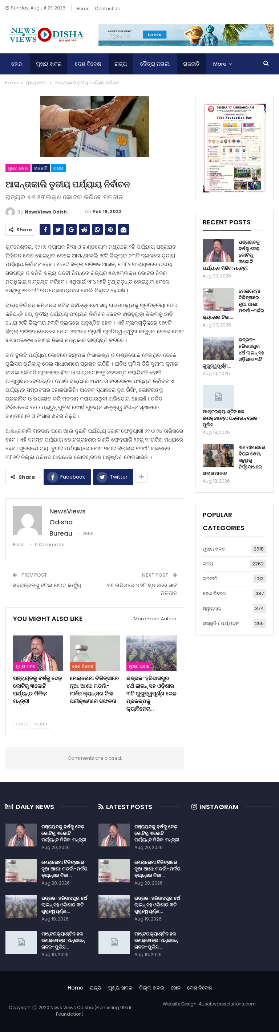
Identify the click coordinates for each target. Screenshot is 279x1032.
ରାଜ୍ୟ (120, 64)
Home (82, 8)
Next (40, 724)
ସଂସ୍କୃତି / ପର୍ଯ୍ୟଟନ (221, 623)
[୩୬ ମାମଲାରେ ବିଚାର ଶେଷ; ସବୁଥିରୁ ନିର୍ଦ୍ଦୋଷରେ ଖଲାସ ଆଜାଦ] (218, 455)
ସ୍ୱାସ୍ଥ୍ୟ (212, 608)
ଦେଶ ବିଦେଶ (88, 64)
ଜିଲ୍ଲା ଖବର (151, 987)
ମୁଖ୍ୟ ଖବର (48, 64)
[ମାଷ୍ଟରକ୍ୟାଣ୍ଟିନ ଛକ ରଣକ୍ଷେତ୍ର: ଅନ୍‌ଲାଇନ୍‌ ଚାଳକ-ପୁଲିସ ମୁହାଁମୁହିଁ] (218, 397)
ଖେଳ (176, 987)
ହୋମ (17, 64)
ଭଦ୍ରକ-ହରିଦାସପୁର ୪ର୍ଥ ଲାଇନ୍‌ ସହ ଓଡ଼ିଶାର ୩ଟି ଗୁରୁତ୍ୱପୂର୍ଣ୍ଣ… (64, 905)
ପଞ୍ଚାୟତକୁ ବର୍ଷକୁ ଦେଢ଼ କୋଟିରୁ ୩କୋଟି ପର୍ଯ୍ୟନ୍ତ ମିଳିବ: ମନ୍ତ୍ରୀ (63, 833)
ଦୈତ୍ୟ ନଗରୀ (155, 64)
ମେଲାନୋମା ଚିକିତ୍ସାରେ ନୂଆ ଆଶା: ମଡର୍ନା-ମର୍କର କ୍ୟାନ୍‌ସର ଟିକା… (64, 869)
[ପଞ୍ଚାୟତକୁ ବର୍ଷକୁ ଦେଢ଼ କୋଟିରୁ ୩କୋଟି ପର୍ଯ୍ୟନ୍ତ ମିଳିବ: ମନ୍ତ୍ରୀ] (38, 653)
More (220, 64)
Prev (23, 724)
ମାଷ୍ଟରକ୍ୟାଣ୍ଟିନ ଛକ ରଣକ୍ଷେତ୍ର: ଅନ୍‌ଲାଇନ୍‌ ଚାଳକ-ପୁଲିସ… (231, 418)
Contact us (107, 8)
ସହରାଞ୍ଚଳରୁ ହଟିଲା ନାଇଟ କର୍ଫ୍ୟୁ (47, 585)
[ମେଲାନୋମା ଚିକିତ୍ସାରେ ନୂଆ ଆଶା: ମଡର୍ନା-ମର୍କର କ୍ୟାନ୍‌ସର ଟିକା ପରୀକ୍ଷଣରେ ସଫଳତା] (95, 653)
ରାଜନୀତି (191, 64)
